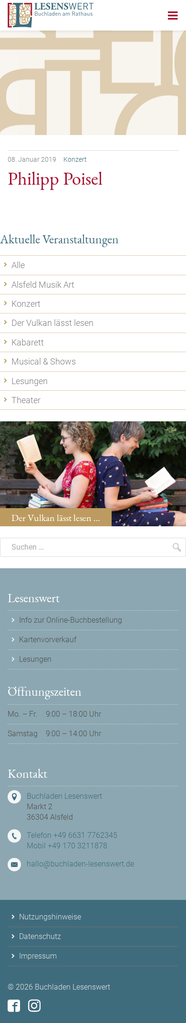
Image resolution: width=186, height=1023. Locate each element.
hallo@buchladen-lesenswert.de (80, 863)
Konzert (75, 159)
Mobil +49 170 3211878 (67, 845)
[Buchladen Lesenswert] (50, 15)
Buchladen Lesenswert (64, 796)
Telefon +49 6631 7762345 (72, 835)
